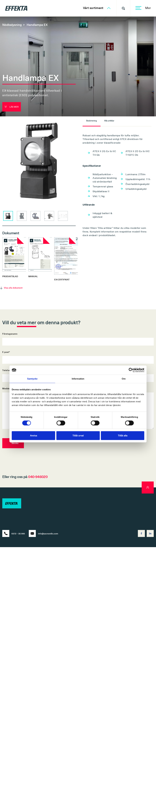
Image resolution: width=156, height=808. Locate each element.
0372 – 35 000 (18, 533)
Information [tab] (78, 378)
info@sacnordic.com (48, 533)
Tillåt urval (78, 435)
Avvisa (33, 435)
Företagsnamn (9, 333)
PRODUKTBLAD (10, 276)
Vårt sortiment (93, 7)
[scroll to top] (148, 487)
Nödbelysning (12, 24)
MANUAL (33, 276)
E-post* (6, 352)
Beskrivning (91, 120)
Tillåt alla (122, 435)
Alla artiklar (109, 120)
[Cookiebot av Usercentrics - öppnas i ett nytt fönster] (131, 370)
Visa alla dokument (13, 287)
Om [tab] (124, 378)
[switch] (61, 423)
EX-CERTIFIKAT (62, 279)
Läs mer (14, 106)
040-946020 (38, 476)
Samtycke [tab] (32, 378)
